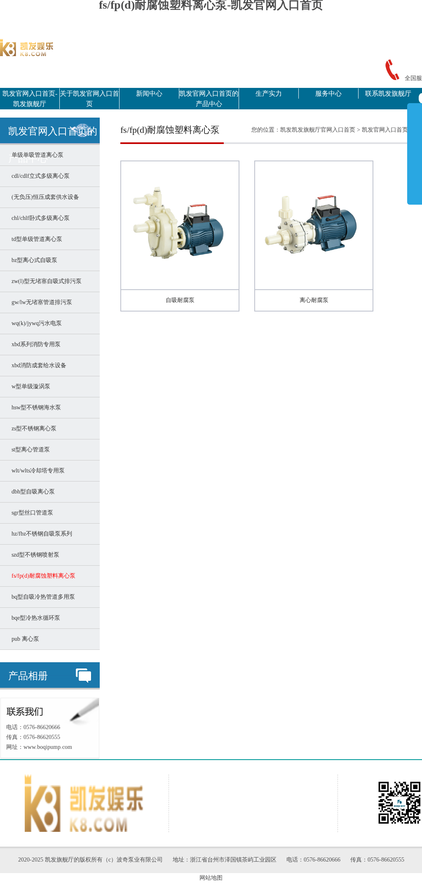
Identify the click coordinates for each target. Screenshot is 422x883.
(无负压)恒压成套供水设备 (43, 197)
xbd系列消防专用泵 (34, 344)
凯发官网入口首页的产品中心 (209, 98)
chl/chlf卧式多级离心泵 (39, 218)
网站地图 (211, 878)
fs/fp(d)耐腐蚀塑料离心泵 (41, 576)
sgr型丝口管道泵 (30, 513)
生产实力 (269, 93)
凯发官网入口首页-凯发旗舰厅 (29, 98)
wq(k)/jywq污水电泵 (35, 323)
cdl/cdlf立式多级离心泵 (39, 176)
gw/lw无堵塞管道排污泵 (40, 302)
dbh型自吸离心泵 (31, 492)
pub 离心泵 (23, 639)
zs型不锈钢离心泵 (32, 428)
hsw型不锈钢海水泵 (34, 407)
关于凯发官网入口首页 (89, 98)
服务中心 (328, 93)
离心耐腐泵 (314, 300)
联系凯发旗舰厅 (388, 93)
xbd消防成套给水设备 (37, 365)
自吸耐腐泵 (180, 300)
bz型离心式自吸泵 (32, 260)
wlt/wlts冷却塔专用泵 (36, 470)
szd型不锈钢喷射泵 (33, 555)
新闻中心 (149, 93)
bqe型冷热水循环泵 (34, 618)
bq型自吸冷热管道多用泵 (41, 597)
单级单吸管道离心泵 (35, 155)
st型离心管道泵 (29, 449)
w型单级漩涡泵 (29, 386)
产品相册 (28, 676)
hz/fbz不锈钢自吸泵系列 (40, 534)
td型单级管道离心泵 (35, 239)
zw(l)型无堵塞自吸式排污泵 (45, 281)
